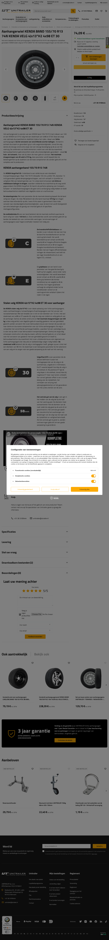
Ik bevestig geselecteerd (25, 489)
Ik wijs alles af (55, 489)
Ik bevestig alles (85, 489)
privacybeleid (43, 458)
